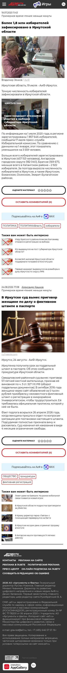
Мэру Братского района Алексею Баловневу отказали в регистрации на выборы (37, 240)
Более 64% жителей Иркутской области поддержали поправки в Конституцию (34, 260)
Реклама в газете (13, 564)
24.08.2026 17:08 (10, 287)
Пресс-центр (10, 569)
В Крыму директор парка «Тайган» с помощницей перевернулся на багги (33, 516)
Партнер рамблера (29, 658)
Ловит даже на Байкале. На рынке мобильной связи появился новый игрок (37, 496)
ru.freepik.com (9, 354)
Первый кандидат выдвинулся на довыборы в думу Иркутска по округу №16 (37, 270)
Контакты (9, 560)
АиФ (27, 80)
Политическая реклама (44, 564)
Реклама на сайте (30, 560)
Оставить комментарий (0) (34, 202)
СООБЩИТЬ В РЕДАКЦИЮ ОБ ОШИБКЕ (25, 573)
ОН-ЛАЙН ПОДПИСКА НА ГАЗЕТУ (41, 569)
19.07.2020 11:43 (10, 12)
